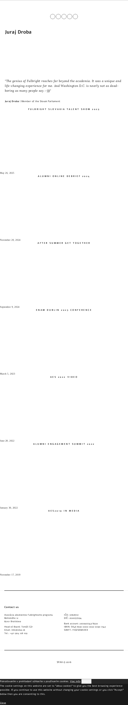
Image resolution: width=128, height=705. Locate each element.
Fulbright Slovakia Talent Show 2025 (64, 109)
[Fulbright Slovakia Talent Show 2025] (25, 164)
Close (3, 702)
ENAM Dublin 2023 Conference (64, 310)
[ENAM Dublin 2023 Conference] (25, 365)
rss (75, 16)
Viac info (75, 681)
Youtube (58, 16)
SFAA (60, 662)
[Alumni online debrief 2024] (25, 231)
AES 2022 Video (64, 377)
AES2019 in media (64, 510)
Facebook (52, 16)
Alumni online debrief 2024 (64, 176)
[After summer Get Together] (25, 298)
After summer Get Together (64, 243)
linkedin (69, 16)
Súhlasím (86, 681)
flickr (64, 16)
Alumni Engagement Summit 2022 (64, 444)
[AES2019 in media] (25, 565)
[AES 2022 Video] (25, 432)
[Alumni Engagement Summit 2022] (25, 499)
